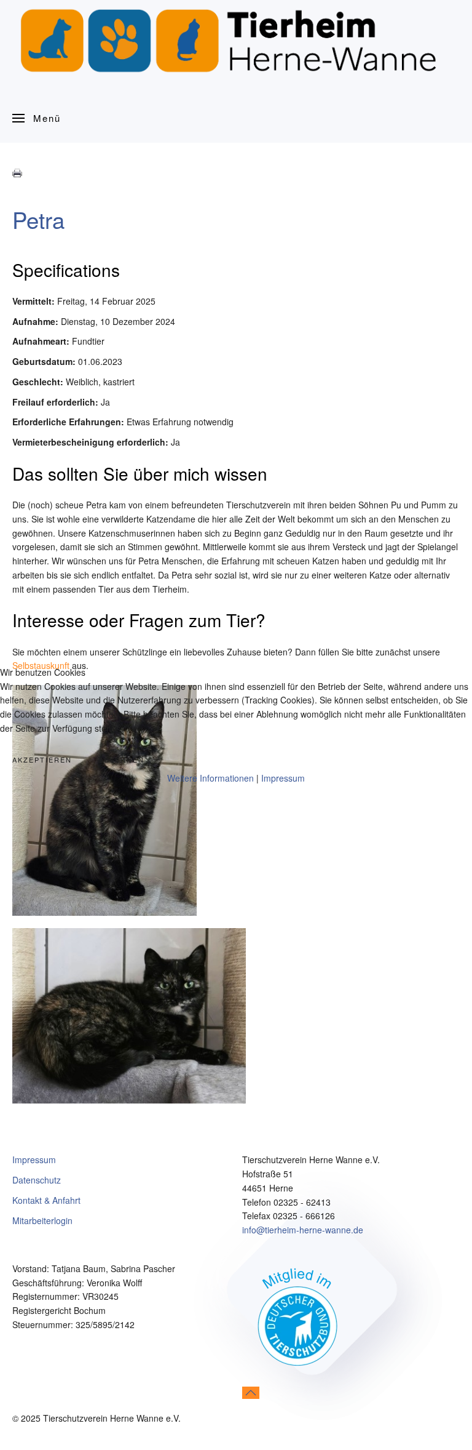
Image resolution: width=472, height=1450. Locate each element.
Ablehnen (121, 759)
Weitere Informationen (210, 778)
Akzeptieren (42, 759)
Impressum (283, 778)
